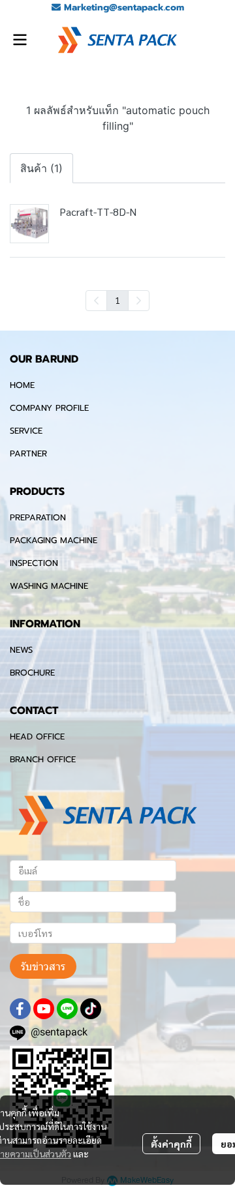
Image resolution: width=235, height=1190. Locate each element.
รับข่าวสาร (43, 966)
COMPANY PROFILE (49, 408)
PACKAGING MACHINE (53, 540)
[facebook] (20, 1008)
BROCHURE (32, 672)
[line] (67, 1008)
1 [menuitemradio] (117, 300)
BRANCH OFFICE (43, 759)
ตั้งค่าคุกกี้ (171, 1144)
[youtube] (43, 1008)
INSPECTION (34, 563)
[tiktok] (90, 1008)
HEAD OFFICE (37, 736)
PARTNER (28, 453)
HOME (22, 385)
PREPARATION (38, 517)
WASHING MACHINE (49, 586)
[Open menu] (20, 40)
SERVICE (26, 430)
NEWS (21, 650)
